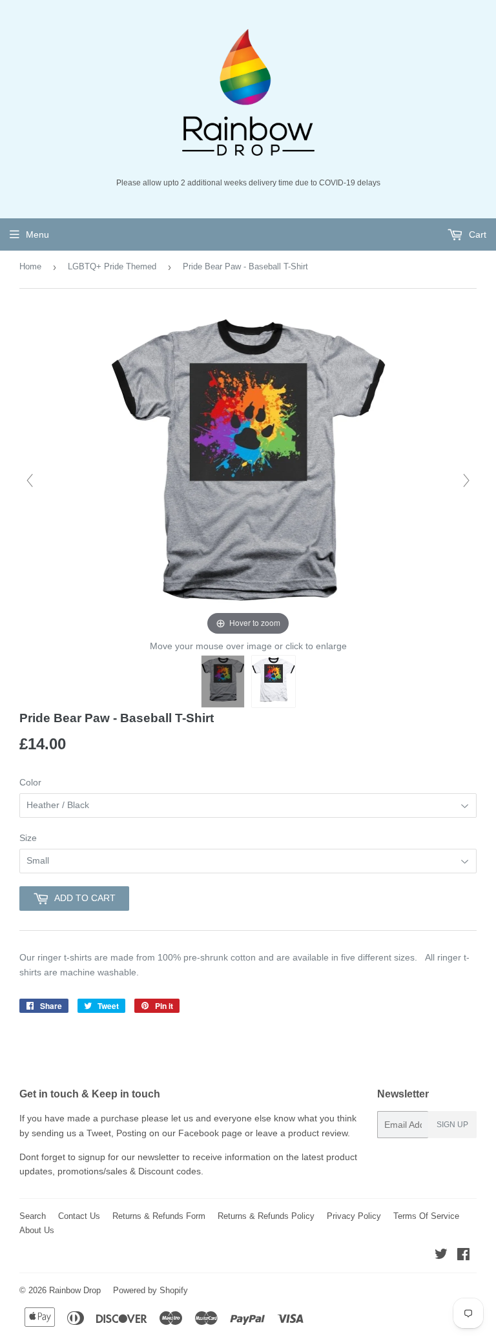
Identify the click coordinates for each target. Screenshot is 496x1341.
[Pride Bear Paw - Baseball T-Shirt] (223, 681)
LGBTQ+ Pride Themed (112, 266)
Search (32, 1216)
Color (30, 782)
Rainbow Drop (75, 1290)
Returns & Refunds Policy (266, 1216)
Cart (476, 234)
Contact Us (79, 1216)
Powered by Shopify (150, 1290)
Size (28, 838)
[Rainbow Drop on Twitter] (441, 1256)
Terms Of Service (426, 1216)
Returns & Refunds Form (158, 1216)
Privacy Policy (354, 1216)
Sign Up (452, 1124)
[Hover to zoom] (248, 473)
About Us (36, 1230)
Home (30, 266)
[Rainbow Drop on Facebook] (463, 1256)
